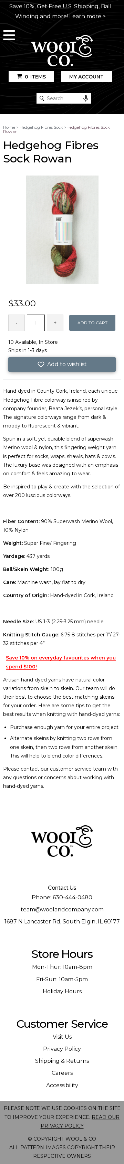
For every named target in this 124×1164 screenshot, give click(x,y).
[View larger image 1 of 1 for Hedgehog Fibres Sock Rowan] (62, 230)
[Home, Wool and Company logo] (62, 51)
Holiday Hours (62, 991)
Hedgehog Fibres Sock (41, 127)
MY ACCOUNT (86, 77)
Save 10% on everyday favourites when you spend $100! (61, 662)
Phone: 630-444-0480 (62, 897)
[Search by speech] (86, 98)
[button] (62, 364)
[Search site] (42, 98)
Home (9, 127)
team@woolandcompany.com (62, 909)
